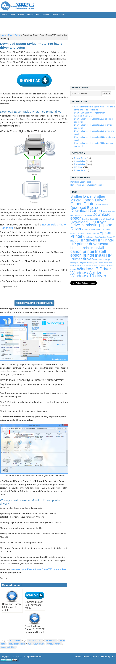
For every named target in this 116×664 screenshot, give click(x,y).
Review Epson (92, 263)
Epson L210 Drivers (102, 229)
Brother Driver (80, 158)
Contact (45, 15)
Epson (21, 15)
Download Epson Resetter (81, 182)
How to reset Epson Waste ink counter (87, 185)
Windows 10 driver (36, 644)
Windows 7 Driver (54, 644)
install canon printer (87, 249)
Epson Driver (14, 35)
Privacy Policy (58, 15)
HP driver (87, 240)
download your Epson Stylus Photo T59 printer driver (38, 569)
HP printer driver (84, 244)
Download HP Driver (88, 222)
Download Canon (86, 210)
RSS (113, 656)
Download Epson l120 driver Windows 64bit (98, 219)
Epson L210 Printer (77, 233)
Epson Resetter (89, 237)
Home (4, 15)
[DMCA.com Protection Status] (9, 661)
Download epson (35, 641)
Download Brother (84, 208)
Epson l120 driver (88, 229)
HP (37, 15)
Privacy (86, 656)
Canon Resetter (102, 205)
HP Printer (105, 240)
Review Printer (103, 263)
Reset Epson (81, 263)
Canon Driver (79, 161)
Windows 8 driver (8, 647)
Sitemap (105, 656)
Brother (30, 15)
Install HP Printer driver (91, 257)
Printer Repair (80, 170)
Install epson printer (17, 644)
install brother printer (89, 246)
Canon (12, 15)
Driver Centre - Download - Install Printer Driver (17, 6)
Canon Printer (83, 203)
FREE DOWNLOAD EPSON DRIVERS (34, 303)
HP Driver (78, 167)
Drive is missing (85, 225)
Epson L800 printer (92, 233)
